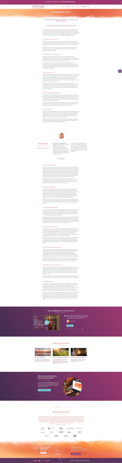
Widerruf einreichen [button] (44, 455)
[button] (64, 407)
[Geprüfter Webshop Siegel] (61, 460)
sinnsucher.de (41, 419)
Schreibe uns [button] (43, 452)
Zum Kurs (70, 325)
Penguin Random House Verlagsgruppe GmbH (44, 448)
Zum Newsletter (75, 454)
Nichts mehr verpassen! (44, 390)
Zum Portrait (61, 158)
